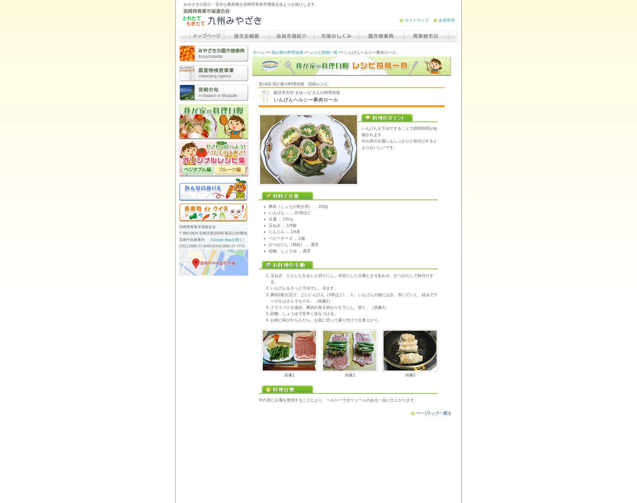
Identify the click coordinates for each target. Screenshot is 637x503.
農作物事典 (381, 36)
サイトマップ (417, 20)
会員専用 (447, 20)
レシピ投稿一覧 (324, 52)
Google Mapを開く (227, 240)
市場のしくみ (336, 36)
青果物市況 (425, 36)
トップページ (207, 36)
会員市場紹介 (291, 36)
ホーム (259, 52)
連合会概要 (246, 36)
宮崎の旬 (213, 93)
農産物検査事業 (213, 73)
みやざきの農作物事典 (213, 53)
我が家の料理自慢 (287, 52)
